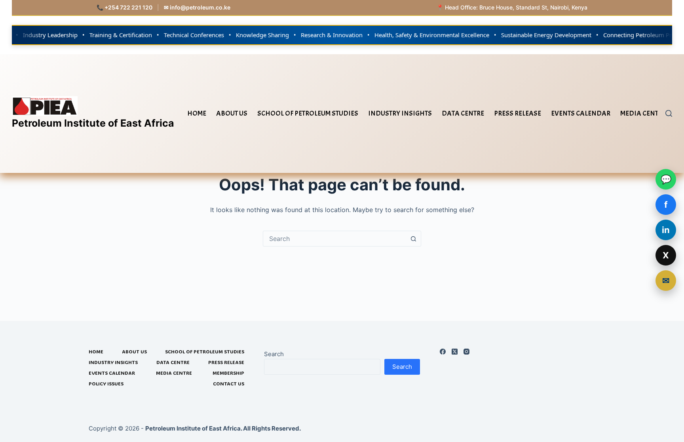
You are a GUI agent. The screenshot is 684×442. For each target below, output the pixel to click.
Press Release (517, 113)
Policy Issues (106, 384)
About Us (231, 113)
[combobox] (334, 239)
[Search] (668, 113)
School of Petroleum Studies (307, 113)
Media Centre (643, 113)
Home (196, 113)
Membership (228, 373)
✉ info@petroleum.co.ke (197, 7)
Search (274, 354)
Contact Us (228, 384)
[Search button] (413, 238)
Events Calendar (580, 113)
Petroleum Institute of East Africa (93, 123)
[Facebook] (443, 352)
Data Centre (463, 113)
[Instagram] (466, 352)
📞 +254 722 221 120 (124, 7)
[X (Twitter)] (455, 352)
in (666, 230)
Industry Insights (400, 113)
